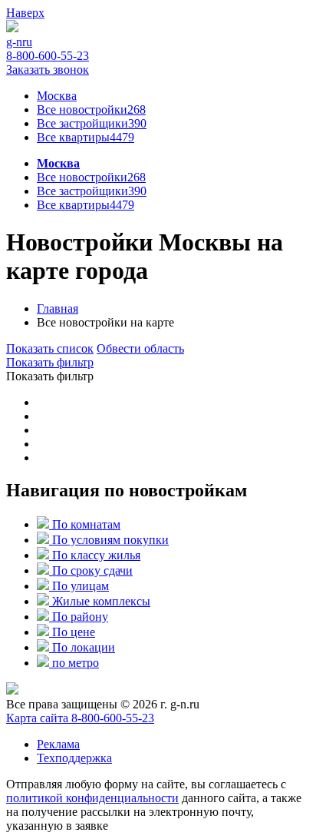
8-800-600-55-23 (112, 718)
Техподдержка (74, 757)
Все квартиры (85, 137)
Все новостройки (91, 177)
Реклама (58, 744)
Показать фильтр (50, 362)
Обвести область (140, 348)
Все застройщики (91, 123)
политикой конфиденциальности (92, 797)
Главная (57, 308)
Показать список (50, 348)
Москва (58, 163)
